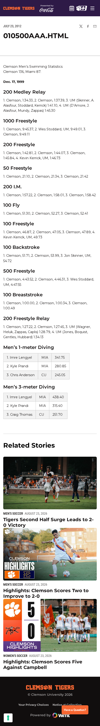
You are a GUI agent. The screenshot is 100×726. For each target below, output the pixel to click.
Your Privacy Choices (33, 704)
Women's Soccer (15, 656)
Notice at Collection (67, 704)
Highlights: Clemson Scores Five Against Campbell (42, 664)
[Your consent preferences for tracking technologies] (8, 717)
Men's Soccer (13, 513)
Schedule (71, 8)
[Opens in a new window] (81, 8)
